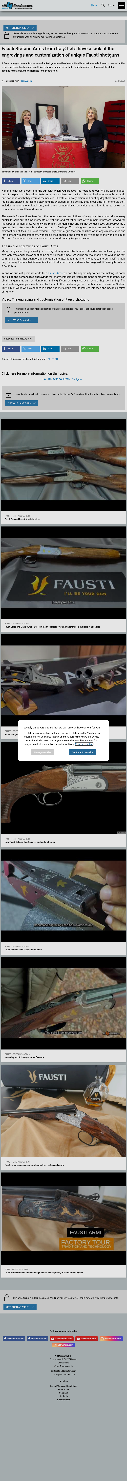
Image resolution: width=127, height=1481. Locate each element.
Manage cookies (42, 752)
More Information (84, 744)
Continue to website (82, 752)
